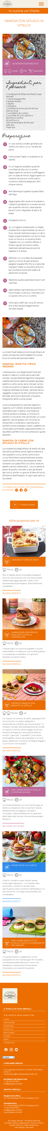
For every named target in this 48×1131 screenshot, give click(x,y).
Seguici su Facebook (6, 1050)
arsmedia (29, 1127)
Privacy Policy (37, 1123)
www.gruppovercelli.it (13, 1112)
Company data (10, 1123)
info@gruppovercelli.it (13, 1084)
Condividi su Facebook (21, 490)
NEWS (6, 1039)
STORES (7, 1036)
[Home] (7, 4)
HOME (6, 1019)
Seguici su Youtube (16, 1050)
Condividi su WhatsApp (16, 490)
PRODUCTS (8, 1029)
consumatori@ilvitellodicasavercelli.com (21, 1074)
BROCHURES (9, 1033)
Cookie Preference (31, 1125)
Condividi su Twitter (25, 490)
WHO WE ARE (9, 1023)
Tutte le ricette (27, 505)
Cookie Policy (15, 1125)
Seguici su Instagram (11, 1050)
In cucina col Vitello (24, 11)
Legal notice (23, 1123)
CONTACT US (9, 1043)
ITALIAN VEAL (9, 1026)
